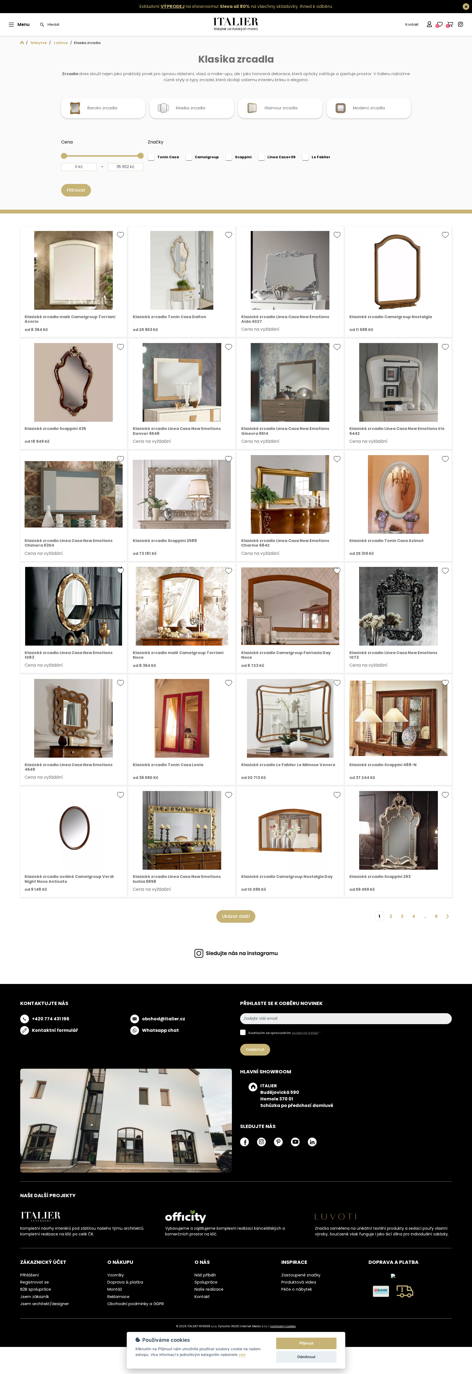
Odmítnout (306, 1357)
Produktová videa (298, 1286)
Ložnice (61, 42)
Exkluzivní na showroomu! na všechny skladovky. (219, 6)
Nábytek (39, 42)
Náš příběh (205, 1279)
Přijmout (306, 1343)
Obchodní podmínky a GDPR (135, 1307)
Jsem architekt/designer (44, 1307)
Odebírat (255, 1053)
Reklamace (118, 1300)
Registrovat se (34, 1286)
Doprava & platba (125, 1286)
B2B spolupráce (35, 1293)
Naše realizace (208, 1293)
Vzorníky (115, 1279)
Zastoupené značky (300, 1279)
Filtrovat (76, 194)
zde (242, 1354)
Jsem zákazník (34, 1300)
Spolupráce (205, 1286)
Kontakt (411, 24)
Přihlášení (29, 1279)
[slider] (64, 160)
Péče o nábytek (296, 1293)
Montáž (114, 1293)
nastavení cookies (283, 1330)
